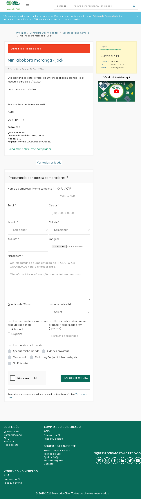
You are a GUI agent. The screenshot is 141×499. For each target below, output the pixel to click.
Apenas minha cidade (26, 351)
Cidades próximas (58, 351)
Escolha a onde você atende (25, 345)
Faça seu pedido (53, 438)
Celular (54, 205)
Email (12, 205)
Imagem (54, 239)
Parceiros (9, 441)
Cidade (54, 222)
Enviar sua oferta (75, 378)
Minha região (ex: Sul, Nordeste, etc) (57, 357)
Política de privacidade (57, 450)
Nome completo (43, 188)
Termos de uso (52, 453)
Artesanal (17, 329)
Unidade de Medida (61, 304)
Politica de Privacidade (105, 16)
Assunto (13, 239)
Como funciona (13, 434)
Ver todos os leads (49, 162)
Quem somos (11, 431)
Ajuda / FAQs (51, 457)
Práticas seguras (53, 460)
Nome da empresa (19, 188)
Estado (13, 222)
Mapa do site (11, 444)
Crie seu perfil (52, 435)
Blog (6, 438)
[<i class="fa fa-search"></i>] (134, 5)
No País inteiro (21, 363)
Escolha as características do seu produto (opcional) (28, 323)
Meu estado (20, 357)
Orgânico (17, 334)
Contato (49, 463)
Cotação (62, 5)
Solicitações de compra (75, 32)
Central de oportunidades (44, 32)
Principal (21, 32)
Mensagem (15, 256)
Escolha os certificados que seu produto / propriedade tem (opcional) (68, 325)
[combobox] (69, 336)
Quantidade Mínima (20, 304)
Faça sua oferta (13, 482)
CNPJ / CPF (65, 188)
